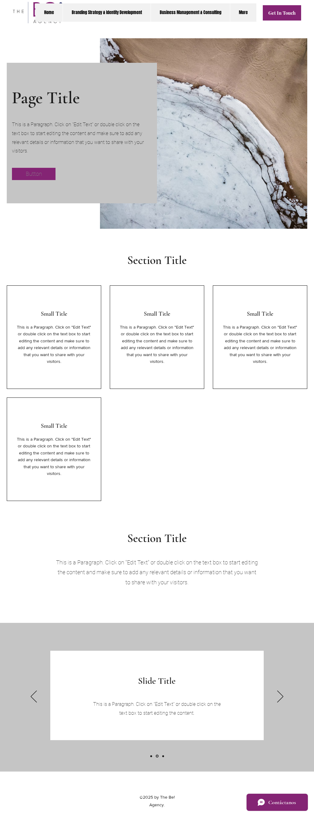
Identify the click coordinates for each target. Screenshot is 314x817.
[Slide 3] (163, 756)
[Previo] (34, 697)
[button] (34, 174)
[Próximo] (280, 697)
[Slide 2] (157, 756)
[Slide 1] (151, 756)
